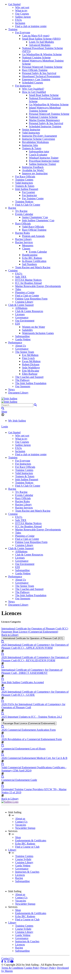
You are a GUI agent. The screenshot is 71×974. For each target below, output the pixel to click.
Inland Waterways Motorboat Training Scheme (45, 109)
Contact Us (21, 821)
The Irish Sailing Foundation (30, 383)
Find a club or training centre (31, 26)
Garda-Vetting (23, 339)
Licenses (20, 314)
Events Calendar (24, 214)
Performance (15, 342)
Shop (4, 411)
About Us (20, 345)
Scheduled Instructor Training (45, 126)
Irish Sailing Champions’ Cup (38, 220)
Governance (21, 317)
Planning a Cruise (24, 292)
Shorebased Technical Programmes (41, 76)
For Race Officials (25, 176)
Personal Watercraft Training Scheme (42, 66)
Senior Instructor (31, 129)
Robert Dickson (30, 364)
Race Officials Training (34, 70)
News (11, 389)
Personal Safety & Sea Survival (39, 73)
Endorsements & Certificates (30, 840)
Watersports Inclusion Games (38, 333)
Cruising (13, 270)
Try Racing (21, 210)
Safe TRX (20, 276)
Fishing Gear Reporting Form (31, 298)
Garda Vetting (22, 865)
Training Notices (24, 201)
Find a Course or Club (27, 846)
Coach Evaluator (38, 154)
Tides (18, 289)
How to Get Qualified (34, 91)
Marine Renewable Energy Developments (38, 286)
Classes (26, 248)
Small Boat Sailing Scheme (44, 95)
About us (20, 818)
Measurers (27, 245)
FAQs (18, 19)
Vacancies (20, 824)
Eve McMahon (30, 355)
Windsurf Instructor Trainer (43, 157)
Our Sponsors (22, 386)
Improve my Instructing (35, 173)
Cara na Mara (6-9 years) (35, 35)
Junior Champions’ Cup (35, 217)
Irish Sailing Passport (26, 189)
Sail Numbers (29, 264)
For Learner (28, 192)
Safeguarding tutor (39, 151)
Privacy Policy (48, 967)
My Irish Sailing (17, 420)
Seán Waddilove (31, 367)
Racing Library (23, 239)
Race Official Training (34, 229)
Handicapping (29, 254)
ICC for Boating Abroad (28, 283)
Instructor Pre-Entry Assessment (39, 135)
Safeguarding (22, 336)
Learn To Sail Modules (41, 41)
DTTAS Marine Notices (28, 279)
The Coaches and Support (29, 376)
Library (12, 849)
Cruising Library (24, 301)
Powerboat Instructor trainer (44, 160)
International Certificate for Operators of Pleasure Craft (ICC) (34, 628)
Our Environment (24, 320)
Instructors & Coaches (27, 871)
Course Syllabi (23, 859)
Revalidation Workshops (35, 142)
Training (12, 29)
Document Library (18, 392)
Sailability (27, 329)
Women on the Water (33, 326)
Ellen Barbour (29, 373)
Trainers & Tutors (31, 148)
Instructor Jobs (30, 145)
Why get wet (22, 7)
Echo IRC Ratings (32, 257)
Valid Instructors (31, 132)
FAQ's (18, 273)
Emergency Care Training (36, 79)
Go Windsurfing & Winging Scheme (42, 54)
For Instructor (29, 195)
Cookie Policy (32, 967)
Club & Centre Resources (29, 311)
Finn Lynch (28, 358)
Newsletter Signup (25, 827)
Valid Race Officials (33, 226)
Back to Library (10, 634)
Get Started (14, 4)
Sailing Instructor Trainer (42, 164)
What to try (21, 10)
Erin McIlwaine (30, 370)
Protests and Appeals (33, 236)
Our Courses (22, 13)
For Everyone (22, 32)
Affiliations (21, 308)
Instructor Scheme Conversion (38, 138)
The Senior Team (24, 351)
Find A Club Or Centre (27, 204)
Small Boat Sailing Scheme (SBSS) (41, 38)
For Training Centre (33, 198)
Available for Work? (33, 170)
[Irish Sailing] (9, 398)
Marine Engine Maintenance (44, 120)
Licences (20, 874)
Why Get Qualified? (33, 88)
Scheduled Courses (32, 82)
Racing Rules (22, 232)
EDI (17, 323)
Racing (12, 207)
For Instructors (23, 85)
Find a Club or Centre (27, 295)
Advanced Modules (39, 44)
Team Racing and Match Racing (32, 267)
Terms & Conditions (12, 967)
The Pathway (22, 380)
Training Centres (24, 179)
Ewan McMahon (31, 361)
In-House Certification (34, 261)
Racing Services (24, 242)
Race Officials (23, 223)
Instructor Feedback (33, 167)
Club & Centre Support (21, 304)
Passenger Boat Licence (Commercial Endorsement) (29, 631)
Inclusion (20, 23)
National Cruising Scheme (36, 57)
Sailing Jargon (23, 16)
